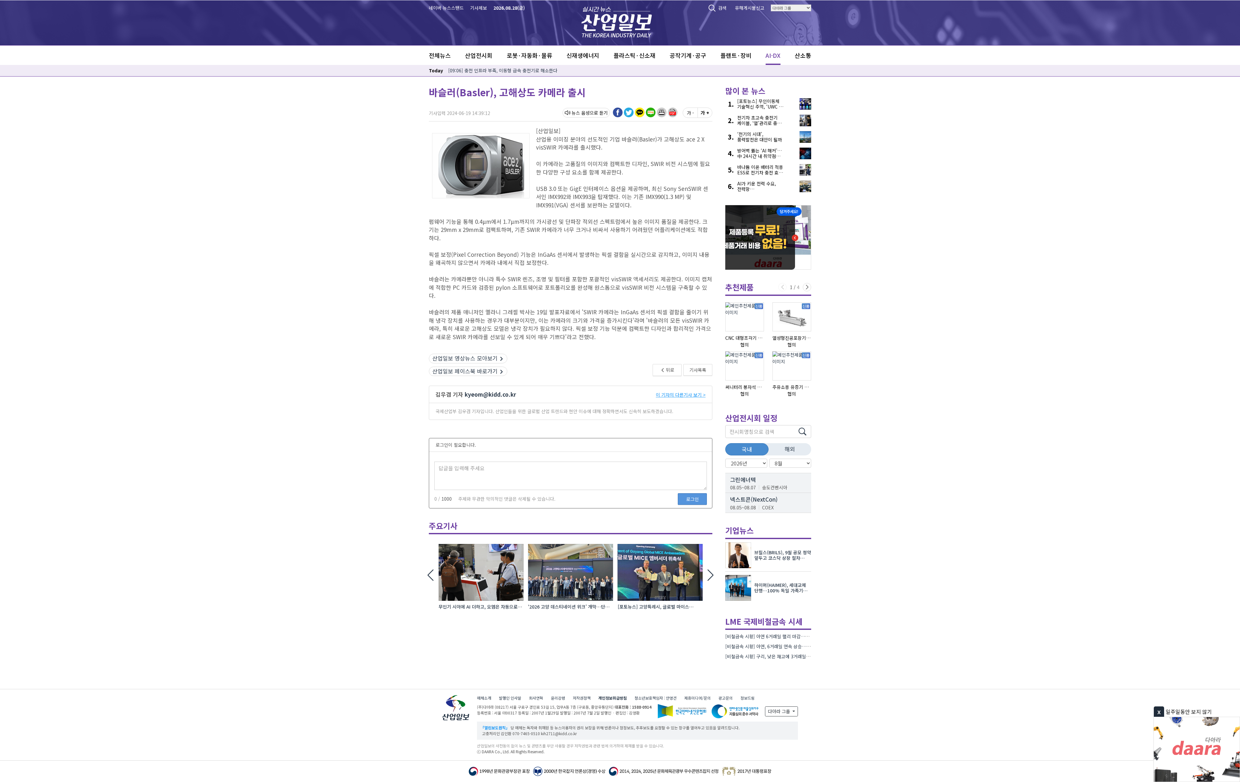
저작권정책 (582, 698)
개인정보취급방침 (612, 698)
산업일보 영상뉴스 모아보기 (465, 358)
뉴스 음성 (581, 112)
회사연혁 (536, 698)
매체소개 (484, 698)
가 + (705, 112)
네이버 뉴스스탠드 (446, 8)
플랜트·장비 (735, 55)
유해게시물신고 (749, 8)
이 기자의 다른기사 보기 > (681, 394)
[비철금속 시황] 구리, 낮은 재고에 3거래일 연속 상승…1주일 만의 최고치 (794, 656)
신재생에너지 (582, 55)
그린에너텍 (743, 479)
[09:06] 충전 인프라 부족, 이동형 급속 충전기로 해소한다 (502, 70)
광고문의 (725, 698)
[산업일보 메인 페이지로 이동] (616, 21)
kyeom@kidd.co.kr (490, 394)
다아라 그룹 (779, 711)
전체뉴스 (440, 55)
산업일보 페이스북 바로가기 (465, 371)
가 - (690, 112)
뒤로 (669, 370)
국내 (747, 449)
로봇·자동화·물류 (529, 55)
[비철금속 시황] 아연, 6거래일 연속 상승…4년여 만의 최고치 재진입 (790, 646)
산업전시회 (478, 55)
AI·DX (773, 55)
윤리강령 (558, 698)
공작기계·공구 (688, 55)
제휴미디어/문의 (697, 698)
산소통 (803, 55)
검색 (722, 8)
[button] (661, 112)
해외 (790, 449)
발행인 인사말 (510, 698)
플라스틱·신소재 (635, 55)
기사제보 (478, 8)
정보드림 (747, 698)
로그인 (692, 499)
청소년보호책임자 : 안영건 (656, 698)
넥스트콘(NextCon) (754, 499)
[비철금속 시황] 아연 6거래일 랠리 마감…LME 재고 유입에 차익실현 (790, 636)
